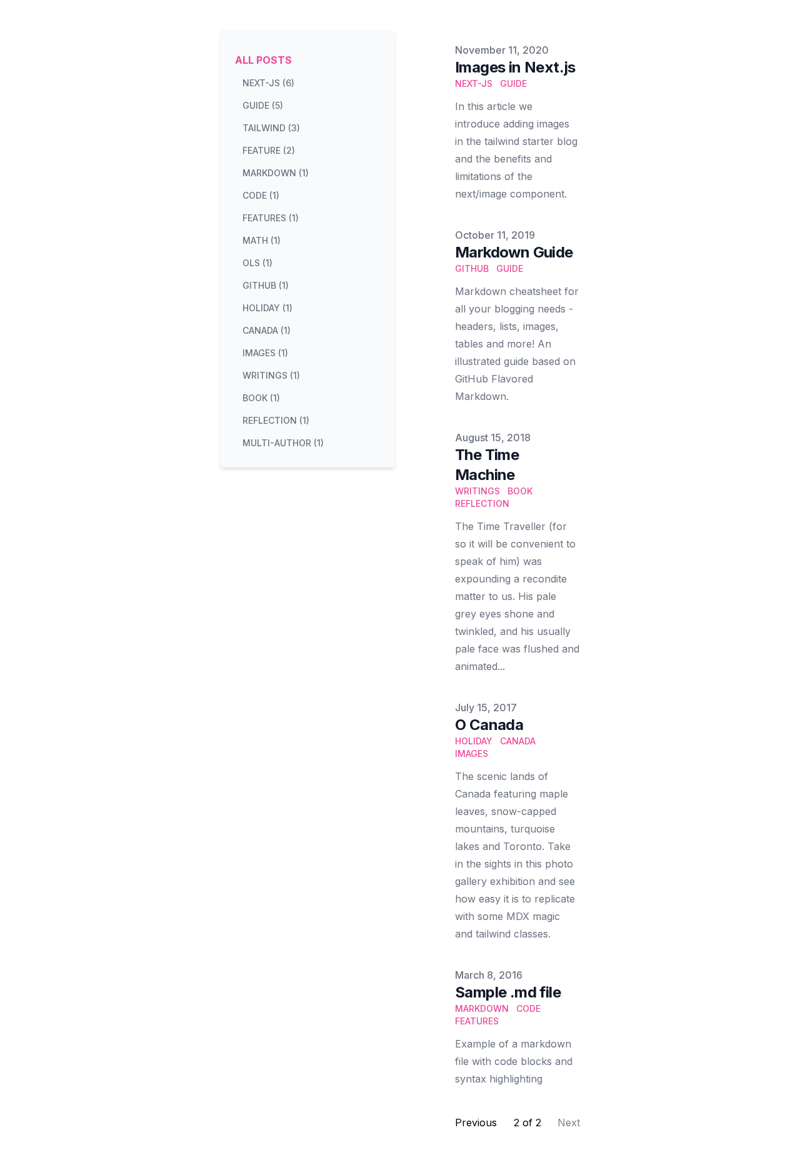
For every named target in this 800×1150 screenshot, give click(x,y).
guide (513, 83)
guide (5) (262, 105)
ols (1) (257, 263)
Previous (476, 1122)
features (477, 1021)
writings (477, 491)
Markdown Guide (514, 252)
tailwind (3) (271, 127)
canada (518, 741)
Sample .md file (508, 992)
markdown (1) (275, 173)
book (520, 491)
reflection (482, 503)
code (528, 1008)
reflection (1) (275, 420)
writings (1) (271, 375)
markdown (482, 1008)
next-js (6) (268, 83)
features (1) (270, 217)
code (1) (260, 195)
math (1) (261, 240)
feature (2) (268, 150)
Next (569, 1122)
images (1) (265, 353)
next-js (473, 83)
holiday (473, 741)
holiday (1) (267, 307)
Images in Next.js (515, 67)
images (471, 753)
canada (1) (266, 330)
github (472, 268)
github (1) (265, 285)
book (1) (261, 397)
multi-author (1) (283, 443)
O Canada (489, 725)
